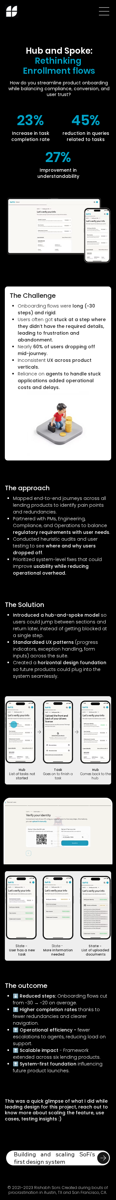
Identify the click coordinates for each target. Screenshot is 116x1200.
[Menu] (104, 11)
